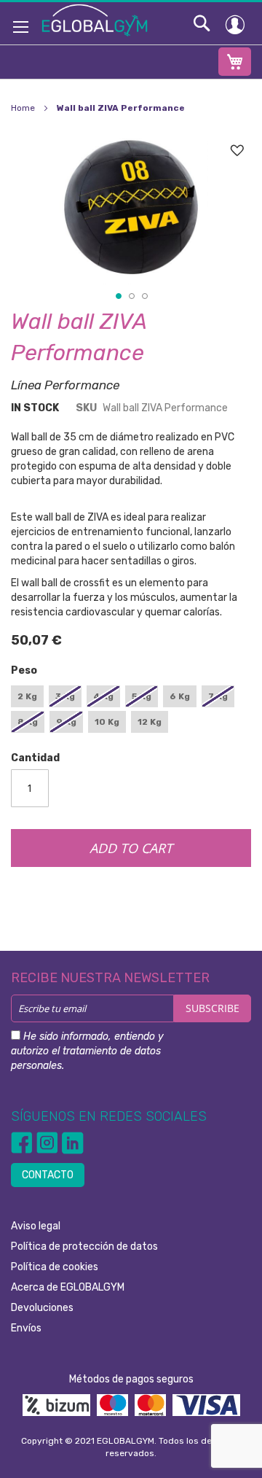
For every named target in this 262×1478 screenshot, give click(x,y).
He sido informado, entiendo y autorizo (87, 1051)
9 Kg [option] (66, 722)
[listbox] (131, 710)
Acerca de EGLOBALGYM (67, 1287)
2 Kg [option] (27, 696)
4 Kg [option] (103, 696)
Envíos (26, 1328)
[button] (117, 295)
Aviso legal (35, 1226)
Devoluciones (42, 1308)
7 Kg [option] (218, 696)
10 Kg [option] (107, 722)
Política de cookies (54, 1267)
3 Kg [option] (65, 696)
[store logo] (94, 19)
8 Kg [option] (27, 722)
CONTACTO (48, 1175)
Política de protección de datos (84, 1246)
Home (23, 108)
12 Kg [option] (150, 722)
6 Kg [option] (180, 696)
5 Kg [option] (141, 696)
